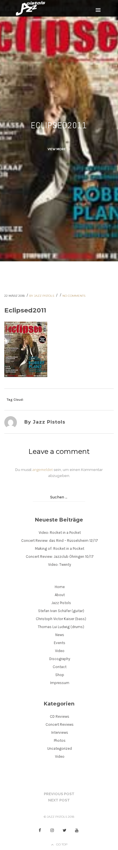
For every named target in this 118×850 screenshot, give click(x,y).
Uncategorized (59, 748)
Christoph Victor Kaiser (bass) (61, 619)
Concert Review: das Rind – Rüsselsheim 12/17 (59, 540)
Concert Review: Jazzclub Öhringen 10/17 (60, 556)
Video (59, 651)
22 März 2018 (14, 296)
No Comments (73, 296)
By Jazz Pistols (42, 296)
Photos (60, 740)
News (59, 635)
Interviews (59, 732)
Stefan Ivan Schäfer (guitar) (61, 611)
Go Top (61, 844)
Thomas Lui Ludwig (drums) (61, 627)
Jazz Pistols (61, 603)
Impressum (59, 683)
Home (60, 587)
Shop (59, 675)
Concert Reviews (60, 724)
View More (57, 149)
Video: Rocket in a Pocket (60, 532)
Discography (59, 659)
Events (59, 643)
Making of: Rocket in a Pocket (59, 548)
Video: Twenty (59, 564)
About (60, 595)
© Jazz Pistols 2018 (59, 817)
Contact (59, 667)
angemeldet (42, 469)
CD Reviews (59, 716)
